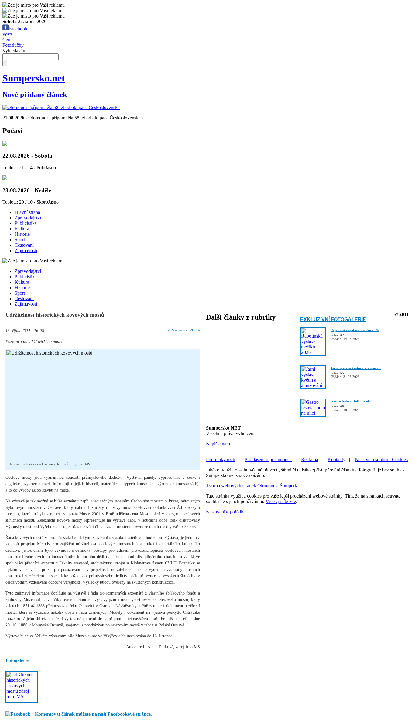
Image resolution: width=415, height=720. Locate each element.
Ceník (8, 39)
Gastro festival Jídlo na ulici (351, 401)
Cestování (24, 245)
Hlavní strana (27, 212)
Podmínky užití (220, 459)
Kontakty (336, 459)
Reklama (309, 459)
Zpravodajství (28, 217)
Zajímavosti (26, 250)
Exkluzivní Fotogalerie (333, 319)
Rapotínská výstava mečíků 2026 (355, 330)
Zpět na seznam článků (184, 330)
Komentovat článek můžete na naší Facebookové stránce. (93, 714)
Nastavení (215, 511)
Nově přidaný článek (34, 94)
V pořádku (235, 511)
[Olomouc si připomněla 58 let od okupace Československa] (61, 107)
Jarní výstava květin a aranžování (356, 368)
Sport (20, 239)
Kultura (22, 228)
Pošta (7, 34)
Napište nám (218, 443)
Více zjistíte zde (281, 501)
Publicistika (26, 223)
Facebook (18, 28)
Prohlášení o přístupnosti (268, 459)
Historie (22, 234)
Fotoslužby (13, 45)
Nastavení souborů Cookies (381, 459)
